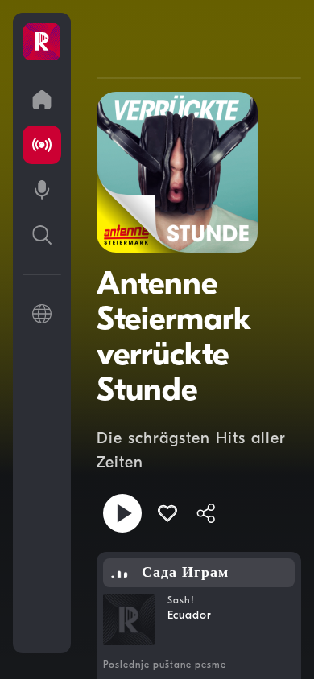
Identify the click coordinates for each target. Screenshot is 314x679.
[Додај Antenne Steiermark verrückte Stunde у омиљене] (167, 513)
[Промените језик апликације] (42, 313)
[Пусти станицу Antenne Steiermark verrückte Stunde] (122, 513)
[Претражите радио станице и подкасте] (42, 235)
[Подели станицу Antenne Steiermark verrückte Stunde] (206, 513)
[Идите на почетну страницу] (42, 99)
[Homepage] (42, 42)
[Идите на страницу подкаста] (42, 190)
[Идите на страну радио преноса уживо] (42, 145)
